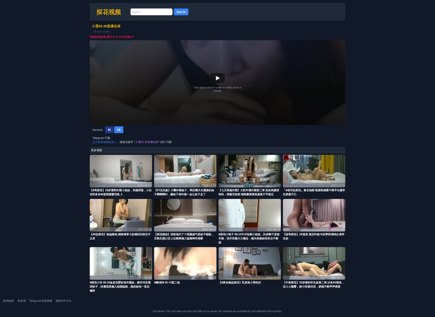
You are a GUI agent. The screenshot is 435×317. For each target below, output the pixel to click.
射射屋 (22, 301)
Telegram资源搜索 (40, 301)
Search (181, 12)
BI (109, 130)
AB (119, 130)
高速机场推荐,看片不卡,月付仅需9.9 (111, 37)
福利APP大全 (64, 301)
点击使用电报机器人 (104, 142)
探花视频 (109, 12)
